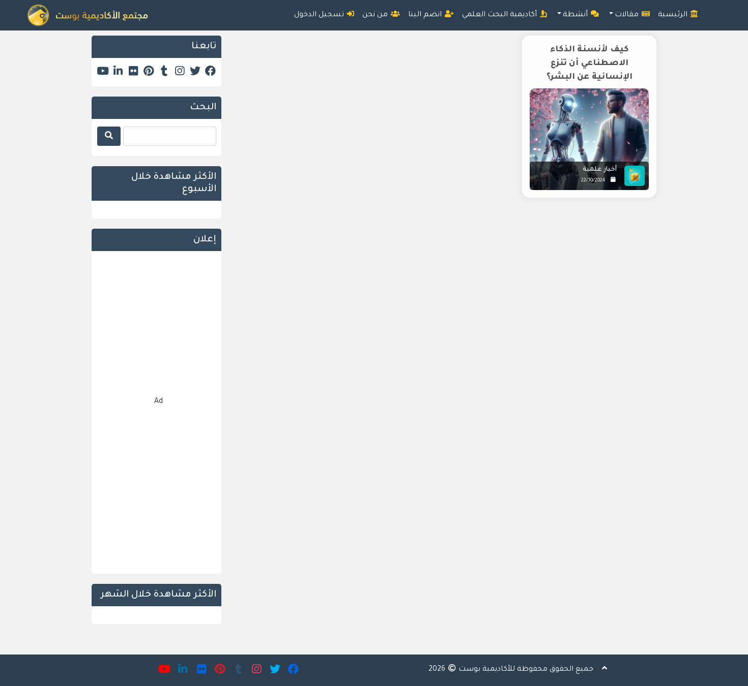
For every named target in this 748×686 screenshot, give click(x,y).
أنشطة (576, 15)
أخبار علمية (600, 169)
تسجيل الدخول (320, 15)
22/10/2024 (593, 180)
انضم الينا (426, 15)
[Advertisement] (446, 292)
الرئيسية (673, 15)
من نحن (376, 15)
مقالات (628, 15)
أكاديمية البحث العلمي (500, 15)
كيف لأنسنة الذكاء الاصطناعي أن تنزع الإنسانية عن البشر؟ (589, 63)
